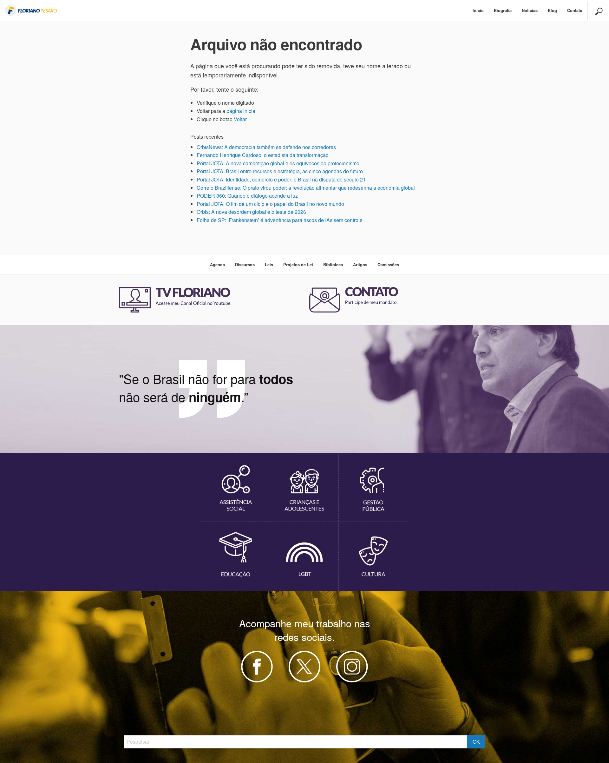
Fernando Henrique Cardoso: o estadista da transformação (263, 155)
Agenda (217, 264)
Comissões (388, 264)
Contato (574, 10)
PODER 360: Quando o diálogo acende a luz (247, 195)
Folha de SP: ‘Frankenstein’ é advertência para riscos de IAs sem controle (280, 220)
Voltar (240, 119)
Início (478, 10)
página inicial (241, 111)
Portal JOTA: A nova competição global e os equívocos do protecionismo (278, 163)
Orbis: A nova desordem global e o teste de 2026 (251, 211)
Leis (269, 264)
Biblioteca (333, 264)
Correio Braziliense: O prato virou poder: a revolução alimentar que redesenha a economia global (306, 187)
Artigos (360, 264)
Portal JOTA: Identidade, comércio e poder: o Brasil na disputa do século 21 (281, 179)
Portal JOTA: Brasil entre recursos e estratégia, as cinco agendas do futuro (280, 171)
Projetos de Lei (298, 264)
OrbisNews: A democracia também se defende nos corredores (266, 147)
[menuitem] (478, 10)
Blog (552, 10)
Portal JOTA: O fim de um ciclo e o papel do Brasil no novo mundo (270, 203)
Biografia (503, 10)
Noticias (530, 10)
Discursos (245, 264)
